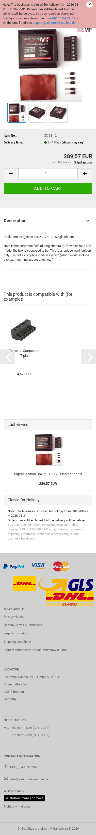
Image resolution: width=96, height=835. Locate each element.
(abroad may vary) (73, 142)
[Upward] (82, 827)
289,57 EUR (48, 484)
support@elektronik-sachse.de (54, 23)
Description (15, 220)
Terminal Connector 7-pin (24, 353)
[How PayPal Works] (14, 566)
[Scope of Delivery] (48, 64)
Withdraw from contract (24, 798)
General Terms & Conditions (23, 625)
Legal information (16, 633)
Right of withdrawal (17, 806)
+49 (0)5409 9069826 (24, 767)
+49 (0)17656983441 (60, 18)
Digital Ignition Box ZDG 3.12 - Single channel (48, 474)
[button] (11, 173)
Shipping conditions (17, 641)
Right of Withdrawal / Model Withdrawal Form (35, 650)
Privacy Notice (14, 616)
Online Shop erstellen (32, 828)
